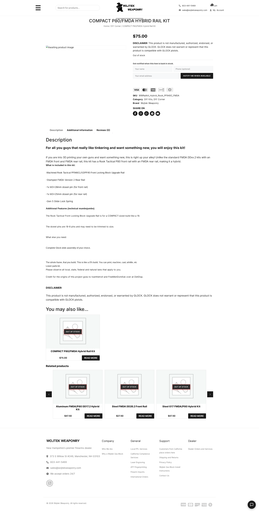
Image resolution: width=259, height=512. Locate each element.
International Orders (139, 477)
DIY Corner (116, 26)
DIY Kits (148, 99)
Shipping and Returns (168, 457)
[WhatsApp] (146, 113)
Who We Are (107, 449)
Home (106, 26)
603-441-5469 (189, 5)
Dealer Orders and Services (200, 449)
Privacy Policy (165, 462)
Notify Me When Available (196, 76)
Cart (214, 5)
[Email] (158, 113)
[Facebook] (135, 113)
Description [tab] (56, 130)
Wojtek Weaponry (150, 103)
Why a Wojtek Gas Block (112, 454)
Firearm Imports (137, 472)
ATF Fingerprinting (139, 467)
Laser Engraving (138, 462)
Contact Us (164, 475)
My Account (218, 10)
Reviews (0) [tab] (103, 130)
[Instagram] (141, 113)
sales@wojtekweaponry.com (194, 10)
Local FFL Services (139, 449)
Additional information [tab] (80, 130)
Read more (90, 358)
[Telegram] (152, 113)
